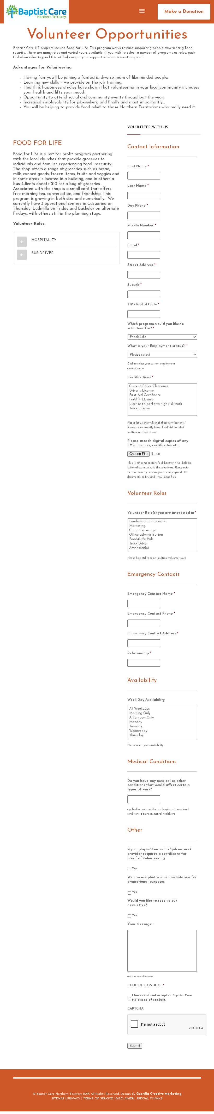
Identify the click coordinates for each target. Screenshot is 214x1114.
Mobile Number (141, 225)
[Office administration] (163, 535)
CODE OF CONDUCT (145, 985)
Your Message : (140, 924)
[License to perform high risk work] (163, 404)
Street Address (141, 265)
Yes (134, 868)
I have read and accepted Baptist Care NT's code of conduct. (162, 997)
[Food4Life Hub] (163, 539)
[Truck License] (163, 408)
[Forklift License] (163, 399)
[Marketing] (163, 526)
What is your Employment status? (157, 346)
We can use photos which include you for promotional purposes (162, 879)
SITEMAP (57, 1098)
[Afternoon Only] (163, 717)
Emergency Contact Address (152, 633)
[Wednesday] (163, 731)
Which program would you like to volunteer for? (155, 326)
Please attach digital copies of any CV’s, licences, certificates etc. (157, 443)
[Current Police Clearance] (163, 386)
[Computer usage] (163, 530)
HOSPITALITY (43, 240)
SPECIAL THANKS (149, 1098)
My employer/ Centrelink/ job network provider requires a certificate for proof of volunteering (159, 854)
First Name (138, 166)
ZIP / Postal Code (143, 304)
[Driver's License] (163, 390)
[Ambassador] (163, 548)
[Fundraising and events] (163, 521)
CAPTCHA (135, 1008)
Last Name (137, 186)
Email (133, 245)
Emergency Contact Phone (151, 613)
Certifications (140, 377)
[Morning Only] (163, 713)
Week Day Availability (146, 700)
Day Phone (137, 205)
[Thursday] (163, 735)
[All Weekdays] (163, 709)
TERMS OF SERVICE (98, 1098)
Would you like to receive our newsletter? (152, 903)
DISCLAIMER (125, 1098)
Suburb (134, 285)
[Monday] (163, 722)
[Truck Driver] (163, 543)
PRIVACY (73, 1098)
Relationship (139, 653)
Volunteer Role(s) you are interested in (161, 513)
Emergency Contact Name (151, 594)
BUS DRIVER (42, 253)
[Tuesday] (163, 726)
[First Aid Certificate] (163, 395)
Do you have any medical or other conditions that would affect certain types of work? (158, 785)
